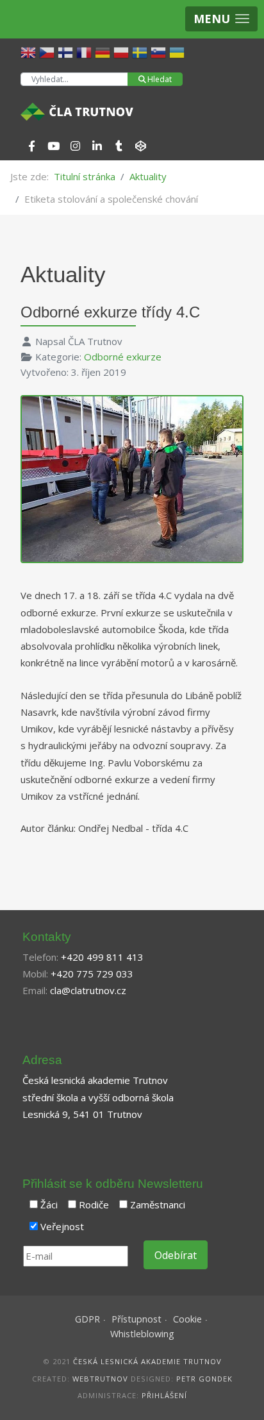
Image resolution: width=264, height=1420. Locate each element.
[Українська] (178, 51)
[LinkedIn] (97, 146)
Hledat (159, 79)
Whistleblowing (142, 1334)
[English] (30, 51)
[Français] (85, 51)
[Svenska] (141, 51)
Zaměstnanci (157, 1204)
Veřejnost (62, 1226)
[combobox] (74, 79)
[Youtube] (53, 146)
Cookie (187, 1319)
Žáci (49, 1204)
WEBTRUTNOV (100, 1378)
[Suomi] (67, 51)
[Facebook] (31, 146)
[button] (221, 18)
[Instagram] (75, 146)
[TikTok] (118, 146)
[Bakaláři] (140, 146)
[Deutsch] (104, 51)
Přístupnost (136, 1319)
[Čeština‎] (48, 51)
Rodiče (94, 1204)
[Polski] (122, 51)
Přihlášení (164, 1395)
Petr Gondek (204, 1378)
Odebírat (175, 1255)
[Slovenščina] (160, 51)
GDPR (87, 1319)
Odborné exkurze (122, 356)
